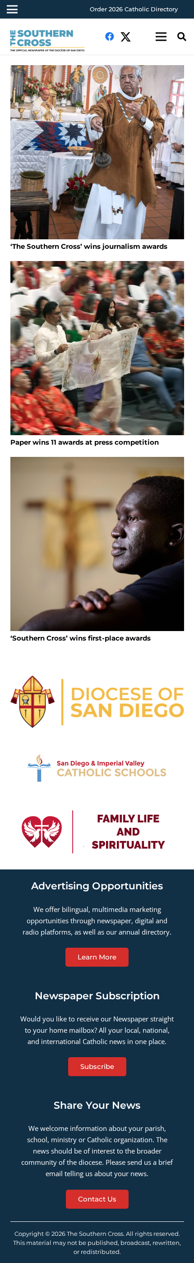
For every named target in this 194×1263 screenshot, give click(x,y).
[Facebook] (109, 36)
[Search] (182, 37)
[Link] (51, 41)
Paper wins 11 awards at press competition (84, 442)
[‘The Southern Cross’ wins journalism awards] (97, 152)
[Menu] (161, 36)
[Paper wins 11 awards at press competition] (97, 348)
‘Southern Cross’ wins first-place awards (80, 638)
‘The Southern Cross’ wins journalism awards (88, 246)
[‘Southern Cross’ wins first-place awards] (97, 544)
